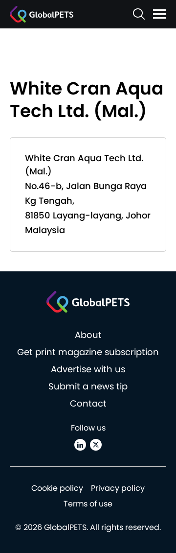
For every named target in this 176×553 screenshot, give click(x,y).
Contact (88, 403)
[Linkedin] (80, 445)
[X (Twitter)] (96, 445)
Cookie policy (57, 488)
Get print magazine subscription (88, 352)
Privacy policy (118, 488)
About (88, 335)
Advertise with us (88, 369)
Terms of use (88, 503)
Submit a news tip (88, 386)
